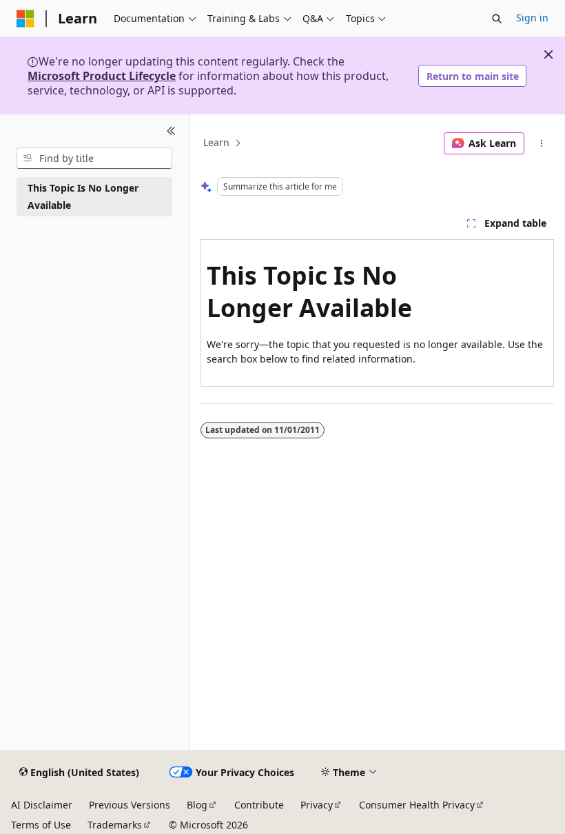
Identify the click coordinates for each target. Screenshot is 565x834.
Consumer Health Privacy (417, 804)
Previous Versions (129, 804)
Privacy (316, 804)
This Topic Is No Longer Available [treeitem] (83, 196)
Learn (216, 143)
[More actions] (542, 143)
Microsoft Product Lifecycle (102, 75)
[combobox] (94, 159)
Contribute (259, 804)
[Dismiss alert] (548, 54)
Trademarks (115, 824)
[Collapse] (171, 131)
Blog (197, 804)
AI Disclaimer (41, 804)
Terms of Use (41, 824)
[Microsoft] (25, 19)
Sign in (532, 17)
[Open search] (497, 18)
